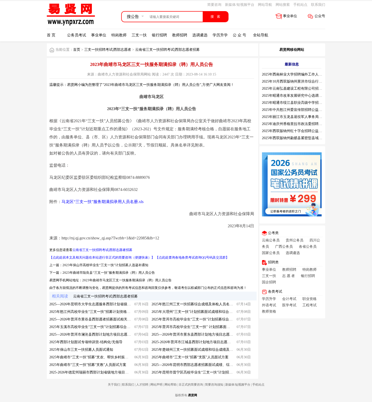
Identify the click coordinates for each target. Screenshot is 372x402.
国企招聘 (269, 282)
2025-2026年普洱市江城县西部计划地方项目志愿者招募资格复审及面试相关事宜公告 (218, 342)
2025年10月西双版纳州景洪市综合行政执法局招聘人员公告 (308, 81)
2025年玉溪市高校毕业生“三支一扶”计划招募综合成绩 (91, 327)
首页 (76, 50)
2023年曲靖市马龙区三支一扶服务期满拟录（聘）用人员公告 (127, 280)
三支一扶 (139, 35)
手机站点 (300, 5)
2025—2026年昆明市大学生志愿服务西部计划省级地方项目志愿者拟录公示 (107, 304)
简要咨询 (214, 5)
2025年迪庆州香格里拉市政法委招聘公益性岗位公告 (302, 124)
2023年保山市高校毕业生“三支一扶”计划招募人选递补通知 (105, 265)
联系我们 (318, 5)
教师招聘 (179, 35)
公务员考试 (76, 35)
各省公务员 (308, 246)
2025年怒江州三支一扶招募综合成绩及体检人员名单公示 (196, 304)
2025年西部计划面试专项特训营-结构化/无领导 (85, 342)
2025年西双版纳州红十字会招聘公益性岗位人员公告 (302, 131)
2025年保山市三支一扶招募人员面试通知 (81, 349)
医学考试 (289, 305)
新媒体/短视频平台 (239, 5)
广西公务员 (284, 246)
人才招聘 (142, 384)
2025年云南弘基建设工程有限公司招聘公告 (295, 88)
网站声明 (156, 384)
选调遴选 (200, 35)
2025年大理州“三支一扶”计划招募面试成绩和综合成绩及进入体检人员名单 (210, 312)
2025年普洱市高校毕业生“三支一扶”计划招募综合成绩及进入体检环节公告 (210, 319)
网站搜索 (283, 5)
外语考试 (269, 305)
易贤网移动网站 (291, 50)
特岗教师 (119, 35)
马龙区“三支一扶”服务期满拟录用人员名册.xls (102, 201)
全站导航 (260, 35)
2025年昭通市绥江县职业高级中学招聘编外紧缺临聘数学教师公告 (313, 103)
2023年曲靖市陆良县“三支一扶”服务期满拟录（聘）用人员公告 (109, 272)
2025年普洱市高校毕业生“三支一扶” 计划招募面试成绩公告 (198, 327)
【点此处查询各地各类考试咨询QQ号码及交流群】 (192, 257)
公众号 (320, 16)
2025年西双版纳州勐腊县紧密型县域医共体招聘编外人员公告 (310, 138)
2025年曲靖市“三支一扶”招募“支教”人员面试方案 (87, 365)
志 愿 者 (288, 276)
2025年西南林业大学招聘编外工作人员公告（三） (301, 74)
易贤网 (192, 395)
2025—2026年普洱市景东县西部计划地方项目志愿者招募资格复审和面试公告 (212, 334)
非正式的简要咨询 (191, 384)
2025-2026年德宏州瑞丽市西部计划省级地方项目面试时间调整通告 (101, 372)
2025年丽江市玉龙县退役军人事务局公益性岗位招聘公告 (306, 117)
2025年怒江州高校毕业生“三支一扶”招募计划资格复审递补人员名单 (102, 312)
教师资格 (269, 311)
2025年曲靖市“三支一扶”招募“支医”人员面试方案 (190, 357)
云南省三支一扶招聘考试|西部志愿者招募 (167, 50)
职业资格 (309, 299)
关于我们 (114, 384)
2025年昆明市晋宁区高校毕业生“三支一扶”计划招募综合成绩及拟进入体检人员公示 (217, 372)
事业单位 (290, 16)
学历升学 (220, 35)
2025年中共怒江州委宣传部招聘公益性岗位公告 (299, 110)
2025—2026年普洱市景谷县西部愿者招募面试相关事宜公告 (95, 319)
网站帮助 (170, 384)
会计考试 (289, 299)
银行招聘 (159, 35)
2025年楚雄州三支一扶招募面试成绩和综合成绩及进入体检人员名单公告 (208, 349)
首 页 (51, 35)
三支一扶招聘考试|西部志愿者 (107, 50)
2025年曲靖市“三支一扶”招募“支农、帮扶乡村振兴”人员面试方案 (100, 357)
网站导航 (265, 5)
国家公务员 (271, 253)
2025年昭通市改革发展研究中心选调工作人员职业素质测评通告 (311, 95)
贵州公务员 (294, 240)
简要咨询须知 (214, 384)
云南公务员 (271, 240)
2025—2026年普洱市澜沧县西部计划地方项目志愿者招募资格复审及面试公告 (109, 334)
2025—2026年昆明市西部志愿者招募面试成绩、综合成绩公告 (199, 365)
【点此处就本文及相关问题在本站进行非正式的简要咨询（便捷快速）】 (102, 257)
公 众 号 (239, 35)
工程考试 (309, 305)
